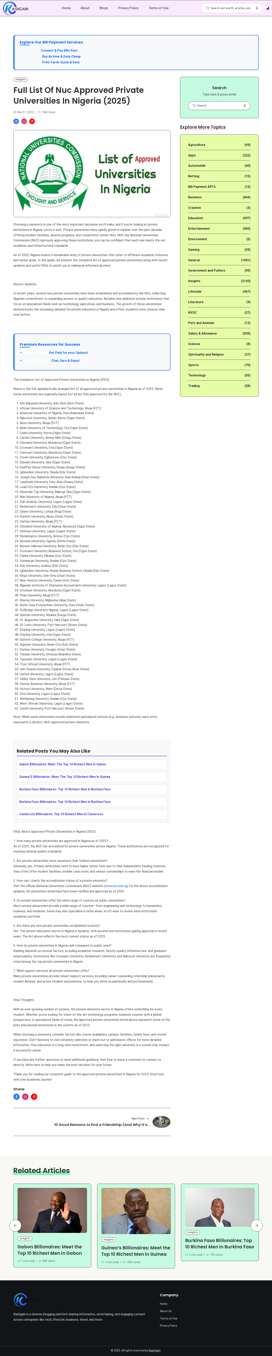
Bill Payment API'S (202, 187)
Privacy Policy (128, 8)
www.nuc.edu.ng (116, 886)
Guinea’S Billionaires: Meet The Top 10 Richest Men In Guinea (64, 777)
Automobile (196, 166)
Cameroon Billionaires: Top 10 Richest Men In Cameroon (61, 814)
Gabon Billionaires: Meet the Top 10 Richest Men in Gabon (50, 1250)
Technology (197, 375)
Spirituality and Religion (206, 354)
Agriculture (196, 145)
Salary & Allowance (202, 333)
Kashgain (154, 1350)
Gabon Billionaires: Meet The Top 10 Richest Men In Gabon (62, 764)
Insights (21, 79)
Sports (193, 365)
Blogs (104, 8)
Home (66, 8)
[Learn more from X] (32, 121)
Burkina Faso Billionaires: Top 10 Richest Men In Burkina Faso (65, 789)
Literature (196, 302)
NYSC (192, 312)
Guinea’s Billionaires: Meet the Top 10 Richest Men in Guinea (135, 1251)
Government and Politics (206, 270)
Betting (193, 176)
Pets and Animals (201, 323)
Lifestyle (194, 291)
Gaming (194, 250)
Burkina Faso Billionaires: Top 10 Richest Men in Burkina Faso (219, 1244)
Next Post (138, 1118)
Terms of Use (158, 8)
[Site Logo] (26, 1300)
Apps (192, 155)
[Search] (207, 8)
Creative (194, 208)
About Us (166, 1311)
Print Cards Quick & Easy (61, 62)
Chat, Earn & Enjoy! (51, 361)
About (85, 8)
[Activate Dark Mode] (267, 8)
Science (194, 344)
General (194, 260)
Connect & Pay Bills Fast (59, 50)
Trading (194, 386)
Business (195, 197)
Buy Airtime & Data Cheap (61, 56)
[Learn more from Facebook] (16, 121)
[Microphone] (244, 105)
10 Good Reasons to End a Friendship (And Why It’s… (102, 1124)
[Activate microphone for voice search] (256, 8)
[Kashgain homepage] (15, 8)
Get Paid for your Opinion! (56, 353)
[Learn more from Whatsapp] (24, 121)
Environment (197, 239)
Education (195, 218)
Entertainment (199, 229)
